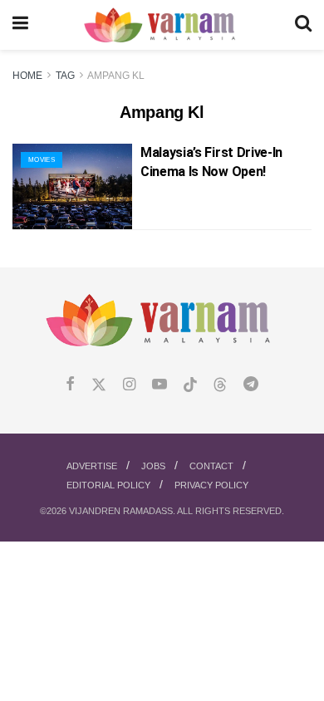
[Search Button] (303, 25)
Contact (211, 466)
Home (27, 75)
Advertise (91, 466)
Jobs (153, 466)
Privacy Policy (211, 485)
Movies (41, 160)
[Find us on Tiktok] (190, 385)
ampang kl (116, 75)
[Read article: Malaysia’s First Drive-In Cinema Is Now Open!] (72, 186)
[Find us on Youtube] (159, 385)
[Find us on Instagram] (129, 385)
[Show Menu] (20, 25)
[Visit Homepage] (161, 25)
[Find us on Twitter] (98, 385)
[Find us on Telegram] (250, 385)
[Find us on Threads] (220, 385)
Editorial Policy (108, 485)
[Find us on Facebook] (70, 385)
